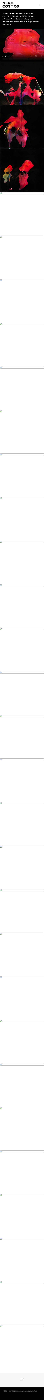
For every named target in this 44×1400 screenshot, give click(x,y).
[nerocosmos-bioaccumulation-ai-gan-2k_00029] (22, 1303)
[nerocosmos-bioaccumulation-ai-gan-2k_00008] (22, 431)
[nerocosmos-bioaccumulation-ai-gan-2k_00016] (22, 693)
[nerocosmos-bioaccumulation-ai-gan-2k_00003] (22, 214)
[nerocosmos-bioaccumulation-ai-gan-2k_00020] (22, 867)
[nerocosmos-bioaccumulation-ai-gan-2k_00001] (22, 83)
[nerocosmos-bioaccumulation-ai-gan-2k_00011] (22, 562)
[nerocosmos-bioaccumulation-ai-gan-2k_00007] (22, 388)
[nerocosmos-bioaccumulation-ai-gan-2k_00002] (22, 127)
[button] (40, 5)
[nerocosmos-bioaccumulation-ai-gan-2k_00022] (22, 954)
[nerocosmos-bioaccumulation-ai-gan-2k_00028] (22, 1259)
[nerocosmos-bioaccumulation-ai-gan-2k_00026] (22, 1172)
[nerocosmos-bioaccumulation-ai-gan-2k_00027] (22, 1216)
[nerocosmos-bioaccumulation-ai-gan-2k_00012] (22, 606)
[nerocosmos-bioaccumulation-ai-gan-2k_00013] (22, 170)
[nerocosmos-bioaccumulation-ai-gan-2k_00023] (22, 998)
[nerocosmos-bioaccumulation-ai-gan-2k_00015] (22, 1085)
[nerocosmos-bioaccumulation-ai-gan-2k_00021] (22, 911)
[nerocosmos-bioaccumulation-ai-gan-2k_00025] (22, 1128)
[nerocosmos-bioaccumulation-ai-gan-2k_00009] (22, 475)
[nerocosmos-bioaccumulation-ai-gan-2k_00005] (22, 301)
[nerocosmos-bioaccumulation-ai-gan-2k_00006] (22, 344)
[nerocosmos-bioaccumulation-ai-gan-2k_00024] (22, 1041)
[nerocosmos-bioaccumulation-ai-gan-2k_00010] (22, 519)
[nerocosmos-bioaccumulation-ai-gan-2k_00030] (22, 1346)
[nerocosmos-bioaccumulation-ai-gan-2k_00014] (22, 649)
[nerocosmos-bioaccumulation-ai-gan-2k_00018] (22, 780)
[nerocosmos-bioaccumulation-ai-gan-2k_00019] (22, 824)
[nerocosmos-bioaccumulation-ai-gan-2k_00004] (22, 257)
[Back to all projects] (22, 1379)
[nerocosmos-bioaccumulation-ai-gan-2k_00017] (22, 736)
